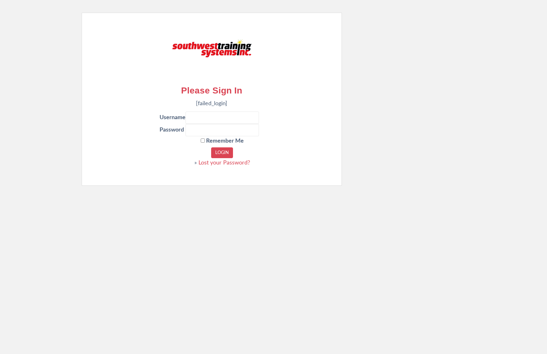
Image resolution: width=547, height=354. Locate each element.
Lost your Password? (224, 163)
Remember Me (224, 141)
